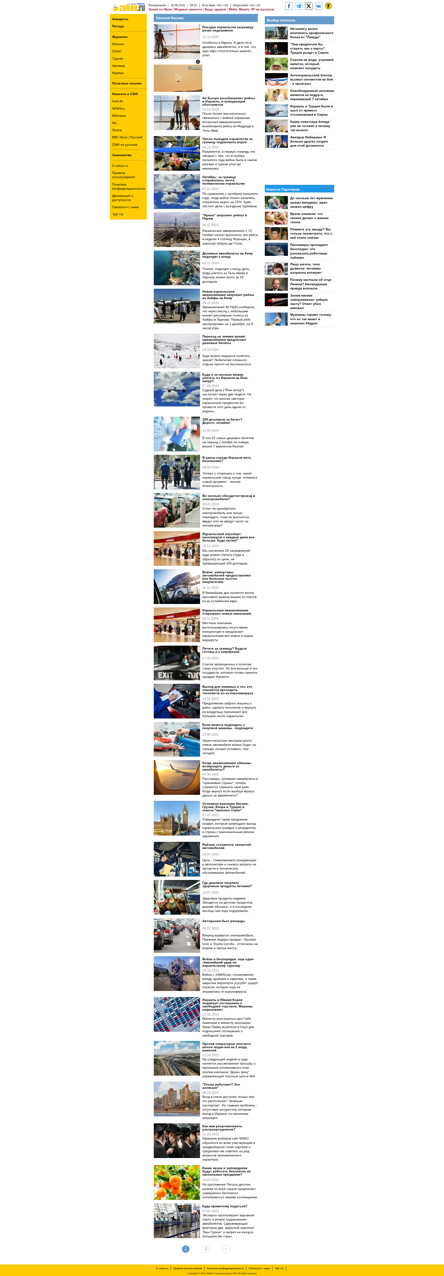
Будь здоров (215, 9)
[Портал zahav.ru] (318, 6)
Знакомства (121, 155)
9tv (114, 123)
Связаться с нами (125, 207)
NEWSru (118, 108)
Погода (118, 26)
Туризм (117, 58)
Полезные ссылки (127, 83)
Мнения (118, 44)
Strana (117, 130)
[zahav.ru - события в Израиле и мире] (298, 6)
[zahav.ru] (289, 6)
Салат (116, 51)
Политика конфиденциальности (128, 186)
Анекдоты (120, 19)
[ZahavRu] (308, 6)
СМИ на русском (124, 144)
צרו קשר (117, 214)
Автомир (118, 66)
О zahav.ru (120, 165)
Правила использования (123, 175)
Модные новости (188, 9)
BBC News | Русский (127, 137)
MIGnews (119, 116)
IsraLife (117, 101)
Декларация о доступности (122, 198)
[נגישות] (328, 5)
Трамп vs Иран (160, 9)
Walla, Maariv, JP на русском (251, 9)
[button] (198, 62)
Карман (118, 73)
